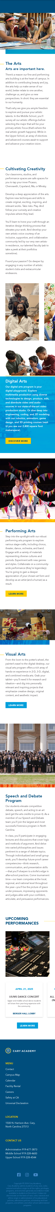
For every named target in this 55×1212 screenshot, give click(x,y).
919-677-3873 (29, 1150)
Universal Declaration (17, 1103)
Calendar (10, 1081)
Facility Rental (13, 1086)
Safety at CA (12, 1098)
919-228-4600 (29, 1153)
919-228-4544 (28, 1157)
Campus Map (13, 1075)
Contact (10, 1069)
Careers (10, 1092)
